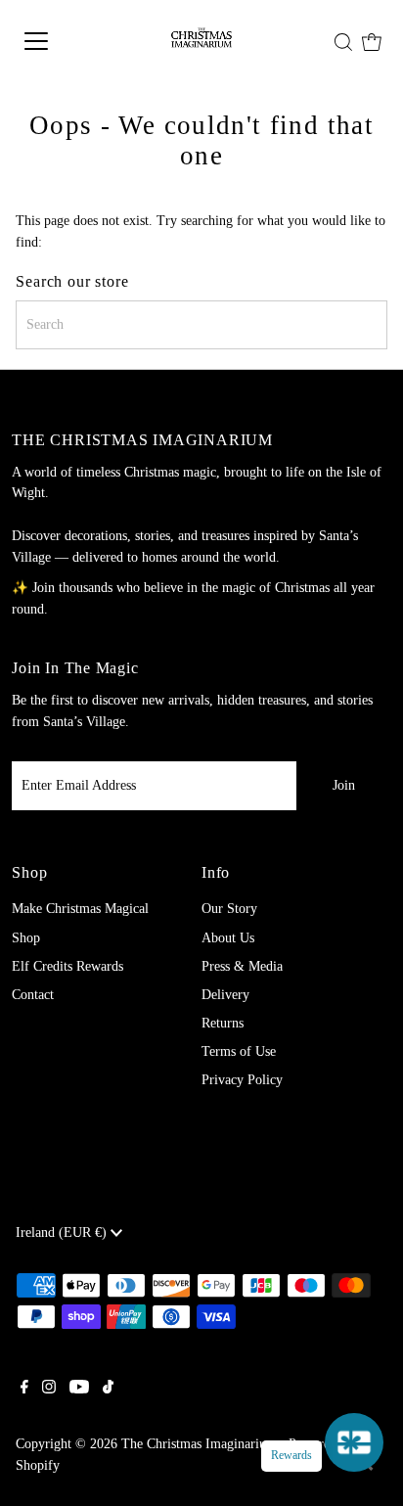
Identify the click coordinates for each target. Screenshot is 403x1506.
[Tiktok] (108, 1389)
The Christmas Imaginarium (199, 1444)
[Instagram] (49, 1389)
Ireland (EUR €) (63, 1232)
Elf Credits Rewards (67, 966)
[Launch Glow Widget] (354, 1442)
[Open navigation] (60, 41)
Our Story (229, 908)
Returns (223, 1023)
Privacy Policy (242, 1079)
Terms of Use (239, 1051)
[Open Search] (343, 42)
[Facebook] (24, 1389)
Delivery (225, 994)
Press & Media (242, 966)
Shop (26, 938)
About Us (228, 938)
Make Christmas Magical (80, 908)
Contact (33, 994)
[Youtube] (79, 1389)
